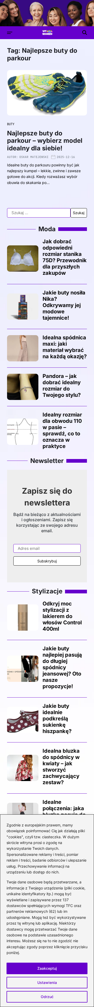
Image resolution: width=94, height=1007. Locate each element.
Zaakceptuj (47, 968)
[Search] (84, 32)
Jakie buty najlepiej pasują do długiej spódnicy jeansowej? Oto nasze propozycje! (62, 667)
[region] (47, 910)
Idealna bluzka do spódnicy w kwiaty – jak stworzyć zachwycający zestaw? (61, 766)
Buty (10, 124)
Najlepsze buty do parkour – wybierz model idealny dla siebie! (45, 140)
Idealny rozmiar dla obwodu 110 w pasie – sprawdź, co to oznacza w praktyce (62, 430)
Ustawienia (47, 982)
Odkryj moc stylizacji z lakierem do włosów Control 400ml (62, 616)
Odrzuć (47, 996)
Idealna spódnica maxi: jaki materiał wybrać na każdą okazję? (65, 347)
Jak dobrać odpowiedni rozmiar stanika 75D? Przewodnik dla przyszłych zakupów (65, 257)
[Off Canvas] (9, 33)
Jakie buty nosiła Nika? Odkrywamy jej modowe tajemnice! (64, 305)
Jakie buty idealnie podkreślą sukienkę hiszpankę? (57, 718)
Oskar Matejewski (34, 157)
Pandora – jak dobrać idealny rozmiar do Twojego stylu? (62, 385)
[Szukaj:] (38, 213)
